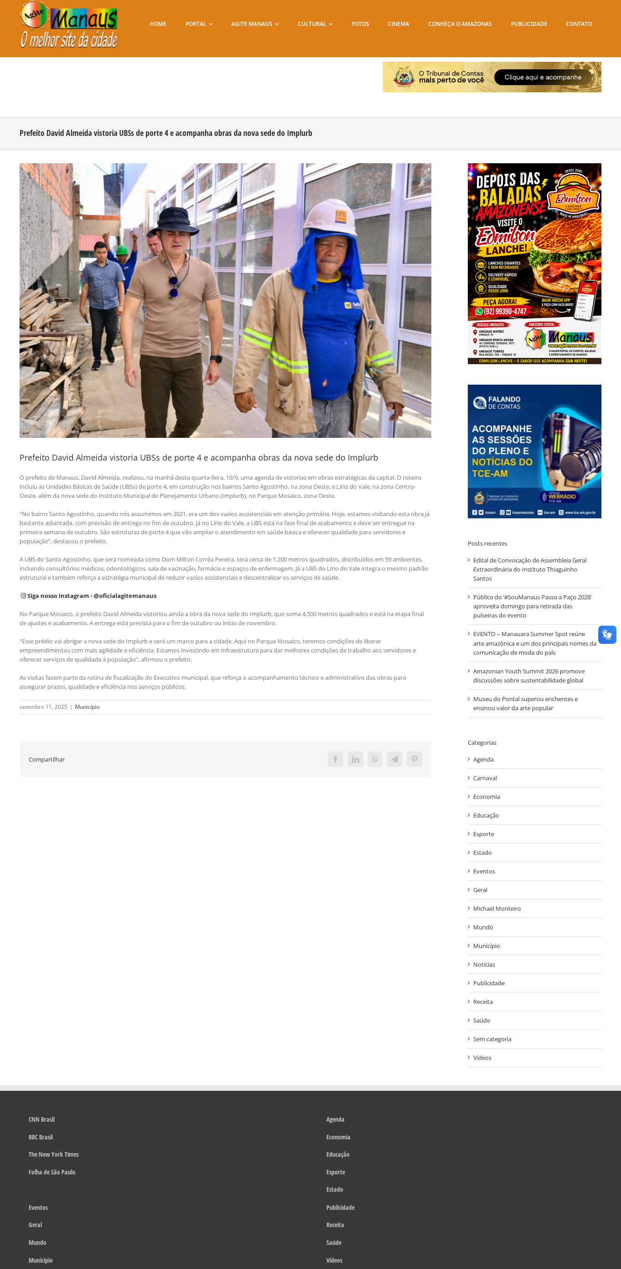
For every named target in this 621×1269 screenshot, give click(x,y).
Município (87, 707)
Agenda (483, 759)
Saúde (481, 1020)
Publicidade (489, 983)
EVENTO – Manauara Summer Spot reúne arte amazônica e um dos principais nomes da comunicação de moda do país (534, 643)
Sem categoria (492, 1039)
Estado (482, 852)
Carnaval (485, 778)
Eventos (484, 871)
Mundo (483, 927)
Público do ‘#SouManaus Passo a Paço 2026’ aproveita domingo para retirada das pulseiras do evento (532, 606)
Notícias (484, 964)
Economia (486, 796)
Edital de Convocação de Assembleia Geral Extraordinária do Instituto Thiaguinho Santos (529, 569)
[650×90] (492, 64)
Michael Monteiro (497, 908)
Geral (480, 890)
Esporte (483, 834)
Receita (483, 1002)
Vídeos (482, 1057)
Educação (486, 815)
